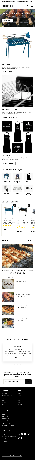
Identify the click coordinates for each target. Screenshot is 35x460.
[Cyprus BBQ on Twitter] (29, 434)
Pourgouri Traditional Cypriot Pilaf (23, 319)
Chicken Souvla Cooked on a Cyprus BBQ (23, 307)
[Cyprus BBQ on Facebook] (22, 434)
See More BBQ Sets (8, 71)
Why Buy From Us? (7, 395)
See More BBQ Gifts (8, 163)
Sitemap (4, 414)
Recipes (4, 402)
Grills (19, 400)
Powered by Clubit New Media (12, 456)
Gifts (19, 409)
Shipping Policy (6, 423)
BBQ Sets (20, 393)
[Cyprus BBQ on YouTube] (25, 434)
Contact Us (5, 416)
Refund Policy (5, 421)
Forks (19, 402)
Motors (19, 395)
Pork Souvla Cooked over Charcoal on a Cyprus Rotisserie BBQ (24, 294)
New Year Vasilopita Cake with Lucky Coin (24, 281)
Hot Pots (20, 404)
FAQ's (3, 404)
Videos (3, 400)
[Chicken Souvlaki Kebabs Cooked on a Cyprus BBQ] (17, 256)
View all (30, 240)
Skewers (20, 398)
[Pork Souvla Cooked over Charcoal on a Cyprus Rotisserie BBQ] (8, 297)
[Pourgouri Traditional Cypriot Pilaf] (8, 323)
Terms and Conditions (8, 425)
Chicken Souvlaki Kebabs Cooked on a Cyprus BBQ (17, 271)
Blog (3, 398)
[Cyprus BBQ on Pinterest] (19, 438)
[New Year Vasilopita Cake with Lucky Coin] (8, 284)
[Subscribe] (28, 381)
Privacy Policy (5, 418)
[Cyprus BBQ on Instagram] (19, 434)
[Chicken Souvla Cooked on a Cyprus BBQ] (8, 310)
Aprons (19, 406)
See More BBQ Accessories (10, 117)
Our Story (4, 393)
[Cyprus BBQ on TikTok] (22, 438)
